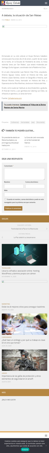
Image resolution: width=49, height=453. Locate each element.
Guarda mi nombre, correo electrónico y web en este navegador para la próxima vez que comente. (24, 200)
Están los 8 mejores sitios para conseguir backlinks (23, 307)
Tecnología (6, 268)
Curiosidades (7, 337)
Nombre (7, 182)
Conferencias (15, 122)
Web (5, 190)
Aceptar (25, 449)
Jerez (33, 122)
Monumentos (40, 122)
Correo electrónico (31, 182)
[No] (46, 445)
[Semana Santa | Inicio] (14, 3)
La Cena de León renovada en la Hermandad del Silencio (34, 140)
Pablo (7, 20)
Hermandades (7, 9)
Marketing (6, 304)
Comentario (8, 166)
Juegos (4, 373)
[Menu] (46, 3)
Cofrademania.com (15, 98)
